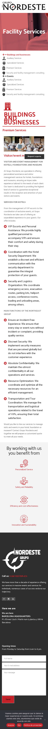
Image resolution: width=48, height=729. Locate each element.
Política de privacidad (33, 725)
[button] (24, 55)
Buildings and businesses (18, 55)
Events (10, 76)
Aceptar (11, 725)
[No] (45, 719)
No (19, 725)
